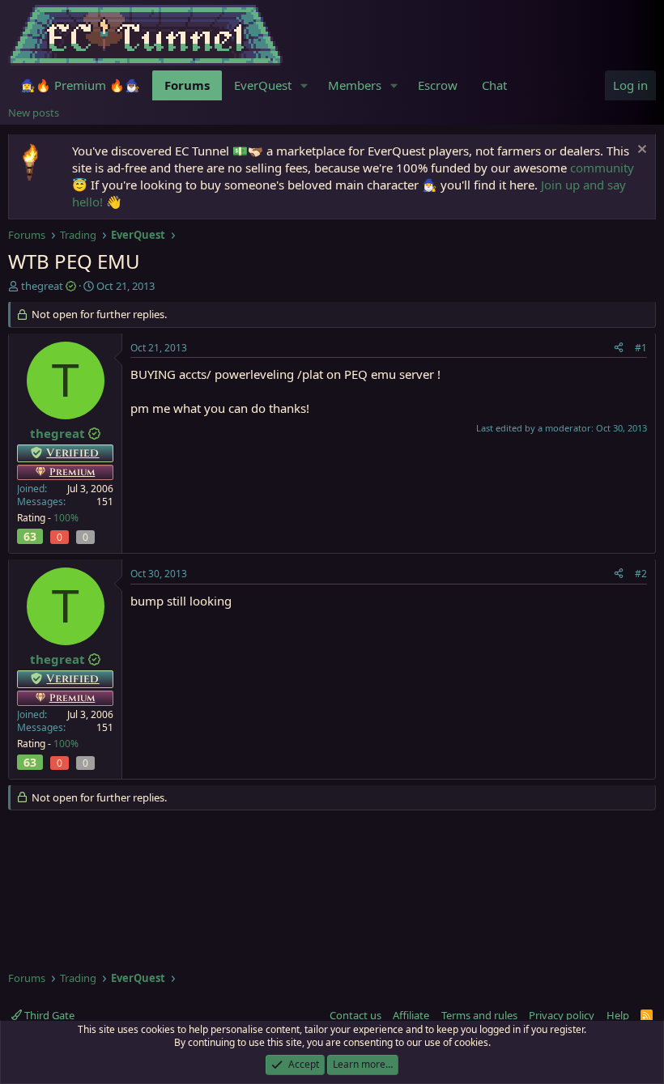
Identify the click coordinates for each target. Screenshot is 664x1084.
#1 (641, 348)
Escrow (438, 85)
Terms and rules (479, 1015)
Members (354, 85)
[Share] (618, 348)
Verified (72, 453)
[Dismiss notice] (640, 150)
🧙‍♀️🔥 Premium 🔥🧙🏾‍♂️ (80, 85)
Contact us (355, 1015)
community (602, 167)
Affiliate (411, 1015)
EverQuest (263, 85)
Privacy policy (561, 1015)
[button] (304, 85)
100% (66, 518)
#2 (641, 573)
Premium (72, 471)
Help (618, 1015)
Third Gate (48, 1015)
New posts (33, 112)
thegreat (42, 285)
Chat (494, 85)
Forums (187, 85)
